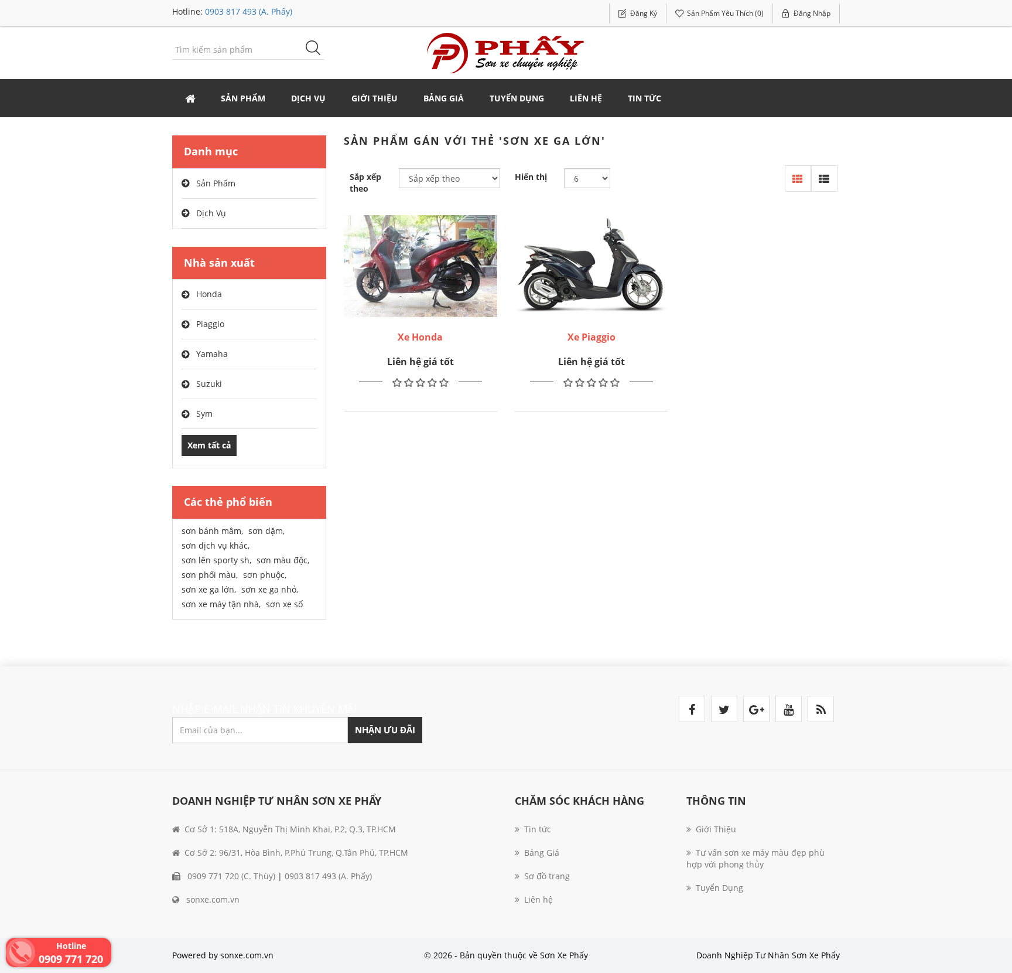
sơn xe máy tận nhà (221, 604)
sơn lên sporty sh (216, 560)
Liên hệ (586, 98)
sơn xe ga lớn (209, 589)
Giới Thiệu (374, 98)
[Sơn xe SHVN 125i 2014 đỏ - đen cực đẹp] (420, 266)
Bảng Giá (443, 98)
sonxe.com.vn (212, 899)
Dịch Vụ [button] (308, 98)
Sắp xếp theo (365, 182)
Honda (209, 294)
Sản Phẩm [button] (243, 98)
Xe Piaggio (591, 337)
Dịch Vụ (211, 213)
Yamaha (212, 353)
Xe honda (420, 337)
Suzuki (209, 383)
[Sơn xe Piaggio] (591, 266)
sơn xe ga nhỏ (269, 589)
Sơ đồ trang (547, 876)
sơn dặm (266, 530)
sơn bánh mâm (212, 530)
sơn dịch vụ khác (215, 545)
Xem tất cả (209, 445)
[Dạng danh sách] (824, 178)
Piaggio (210, 323)
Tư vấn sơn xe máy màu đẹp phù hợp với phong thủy (755, 858)
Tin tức (537, 829)
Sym (204, 413)
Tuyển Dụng (517, 98)
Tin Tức (644, 98)
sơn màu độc (283, 560)
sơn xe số (284, 604)
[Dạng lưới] (798, 178)
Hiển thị (531, 176)
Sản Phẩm (215, 183)
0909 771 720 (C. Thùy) (230, 876)
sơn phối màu (210, 574)
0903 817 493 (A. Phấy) (248, 11)
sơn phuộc (264, 574)
